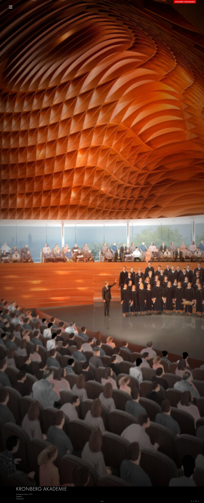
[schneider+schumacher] (185, 2)
